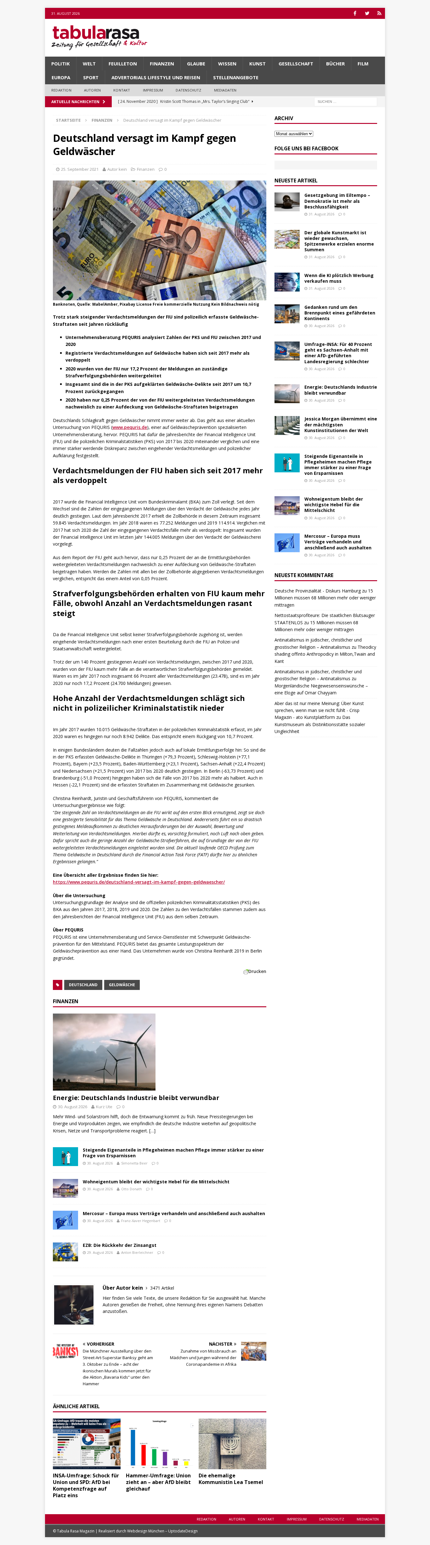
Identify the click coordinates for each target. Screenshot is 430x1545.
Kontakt (121, 90)
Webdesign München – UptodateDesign (162, 1531)
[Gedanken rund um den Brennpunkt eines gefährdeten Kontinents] (287, 313)
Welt (89, 63)
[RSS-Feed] (379, 13)
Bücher (335, 63)
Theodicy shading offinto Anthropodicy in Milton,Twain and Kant (325, 654)
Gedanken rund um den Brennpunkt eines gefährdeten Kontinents (339, 312)
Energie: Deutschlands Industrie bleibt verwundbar (136, 1097)
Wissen (227, 63)
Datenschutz (188, 90)
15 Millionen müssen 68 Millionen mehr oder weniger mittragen (325, 598)
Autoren (92, 90)
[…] (152, 1131)
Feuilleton (123, 63)
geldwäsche (122, 984)
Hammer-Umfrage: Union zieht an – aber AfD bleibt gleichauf (158, 1482)
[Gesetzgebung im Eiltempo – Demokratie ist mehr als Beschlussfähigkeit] (287, 201)
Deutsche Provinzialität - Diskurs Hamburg (317, 591)
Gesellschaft (296, 63)
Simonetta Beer (134, 1163)
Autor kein (117, 169)
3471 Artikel (162, 1288)
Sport (91, 77)
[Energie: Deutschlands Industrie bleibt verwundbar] (159, 1052)
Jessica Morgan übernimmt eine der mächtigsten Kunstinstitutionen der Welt (340, 424)
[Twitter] (367, 13)
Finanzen (162, 63)
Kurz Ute (104, 1106)
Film (363, 63)
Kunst (257, 63)
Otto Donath (131, 1189)
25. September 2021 (80, 169)
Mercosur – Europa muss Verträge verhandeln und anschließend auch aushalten (174, 1213)
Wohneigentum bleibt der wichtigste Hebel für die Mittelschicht (156, 1182)
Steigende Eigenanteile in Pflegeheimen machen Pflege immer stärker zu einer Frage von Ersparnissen (173, 1153)
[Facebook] (354, 13)
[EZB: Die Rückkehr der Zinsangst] (65, 1251)
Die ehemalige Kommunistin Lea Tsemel (231, 1479)
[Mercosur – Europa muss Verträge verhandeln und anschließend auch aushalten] (65, 1220)
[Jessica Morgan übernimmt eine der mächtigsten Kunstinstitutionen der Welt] (287, 425)
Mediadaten (225, 90)
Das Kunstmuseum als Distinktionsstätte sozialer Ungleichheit (319, 724)
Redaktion (61, 90)
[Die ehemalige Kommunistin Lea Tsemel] (232, 1444)
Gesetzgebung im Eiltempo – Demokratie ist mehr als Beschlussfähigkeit (337, 200)
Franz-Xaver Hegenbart (140, 1220)
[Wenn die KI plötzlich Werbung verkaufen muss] (287, 282)
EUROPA (61, 77)
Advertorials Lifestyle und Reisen (155, 77)
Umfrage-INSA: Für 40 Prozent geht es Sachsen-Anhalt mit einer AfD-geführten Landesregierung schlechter (338, 352)
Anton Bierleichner (137, 1252)
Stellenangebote (235, 77)
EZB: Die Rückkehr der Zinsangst (119, 1245)
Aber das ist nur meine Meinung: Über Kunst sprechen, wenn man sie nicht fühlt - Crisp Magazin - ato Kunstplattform (319, 710)
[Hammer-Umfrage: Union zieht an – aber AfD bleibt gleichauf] (160, 1444)
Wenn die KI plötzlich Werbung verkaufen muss (339, 278)
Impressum (153, 90)
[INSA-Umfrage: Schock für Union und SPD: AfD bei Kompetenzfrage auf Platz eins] (87, 1444)
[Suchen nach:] (345, 101)
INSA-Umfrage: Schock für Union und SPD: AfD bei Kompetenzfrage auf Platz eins (86, 1485)
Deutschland (83, 984)
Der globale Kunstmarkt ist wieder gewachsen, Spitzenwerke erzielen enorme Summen (339, 241)
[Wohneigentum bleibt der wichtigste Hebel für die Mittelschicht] (65, 1188)
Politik (60, 63)
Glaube (196, 63)
